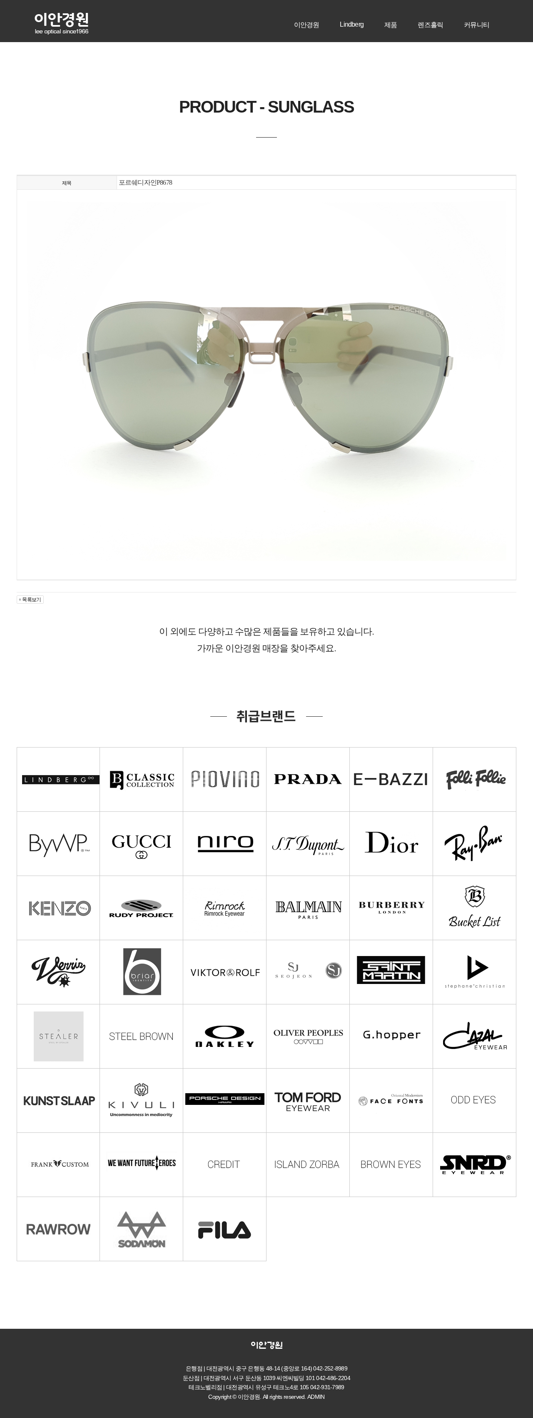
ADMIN (316, 1396)
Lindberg (352, 24)
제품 (390, 24)
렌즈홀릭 (430, 24)
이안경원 (306, 24)
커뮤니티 (476, 24)
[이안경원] (61, 16)
